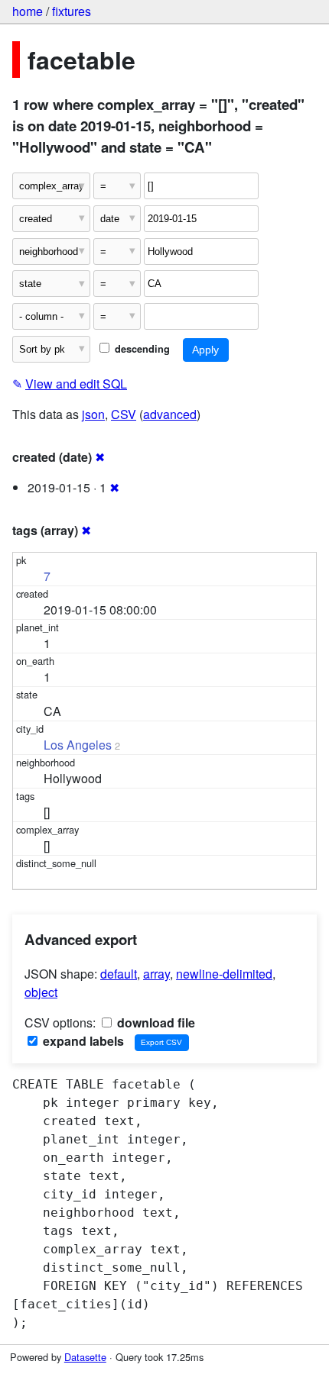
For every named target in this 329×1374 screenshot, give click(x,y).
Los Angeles (78, 744)
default (118, 973)
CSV (123, 414)
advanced (170, 414)
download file (154, 1022)
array (156, 973)
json (93, 414)
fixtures (71, 11)
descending (141, 349)
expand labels (82, 1041)
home (27, 11)
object (40, 992)
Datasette (85, 1357)
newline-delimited (224, 973)
